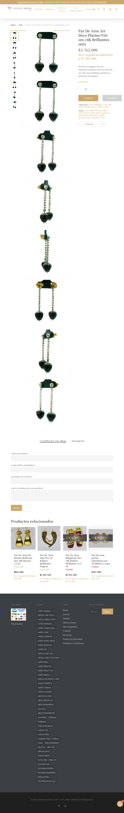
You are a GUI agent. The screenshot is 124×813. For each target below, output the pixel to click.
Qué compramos (70, 626)
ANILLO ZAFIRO (45, 692)
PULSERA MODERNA (47, 772)
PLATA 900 (42, 760)
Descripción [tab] (78, 440)
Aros (20, 25)
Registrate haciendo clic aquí (30, 2)
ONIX (80, 115)
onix (105, 104)
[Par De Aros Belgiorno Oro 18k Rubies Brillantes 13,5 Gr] (75, 538)
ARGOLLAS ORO (45, 696)
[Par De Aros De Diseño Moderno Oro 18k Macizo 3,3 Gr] (23, 538)
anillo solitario (44, 687)
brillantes (97, 104)
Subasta (66, 618)
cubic (40, 743)
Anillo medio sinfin (46, 640)
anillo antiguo (44, 611)
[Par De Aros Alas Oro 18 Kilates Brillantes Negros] (49, 538)
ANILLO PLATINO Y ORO (48, 679)
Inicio (13, 25)
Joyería (66, 614)
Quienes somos (69, 622)
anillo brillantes (45, 623)
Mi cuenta (67, 635)
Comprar (88, 98)
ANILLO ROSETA (45, 683)
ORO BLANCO (44, 751)
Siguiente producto (61, 30)
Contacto (67, 631)
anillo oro (42, 649)
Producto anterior (19, 30)
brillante (52, 717)
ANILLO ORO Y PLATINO (48, 657)
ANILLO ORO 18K (45, 653)
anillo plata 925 (44, 666)
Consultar (112, 98)
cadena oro (43, 730)
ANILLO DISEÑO (45, 636)
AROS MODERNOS (46, 704)
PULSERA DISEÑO (46, 768)
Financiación (16, 624)
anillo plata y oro (45, 670)
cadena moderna (45, 726)
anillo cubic (43, 632)
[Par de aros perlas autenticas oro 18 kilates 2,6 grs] (101, 538)
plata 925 (52, 760)
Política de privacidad (72, 639)
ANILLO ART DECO (46, 615)
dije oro (41, 747)
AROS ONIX (95, 113)
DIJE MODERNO (52, 743)
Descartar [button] (102, 2)
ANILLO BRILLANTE (46, 619)
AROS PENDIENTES (46, 713)
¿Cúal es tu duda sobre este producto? (27, 488)
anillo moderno (45, 645)
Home (65, 610)
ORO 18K (88, 115)
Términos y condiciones (73, 643)
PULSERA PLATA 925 (46, 781)
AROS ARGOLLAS (45, 700)
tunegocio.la (87, 799)
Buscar (107, 611)
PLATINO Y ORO (102, 107)
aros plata (42, 717)
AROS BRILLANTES (93, 110)
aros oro (42, 709)
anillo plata (43, 662)
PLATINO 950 (88, 107)
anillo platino (44, 675)
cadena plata (43, 734)
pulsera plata (43, 777)
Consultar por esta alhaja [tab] (53, 440)
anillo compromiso (46, 628)
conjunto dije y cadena (48, 738)
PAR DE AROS (98, 115)
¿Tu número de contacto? (21, 476)
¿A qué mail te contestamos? (23, 465)
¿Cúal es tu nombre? (19, 453)
